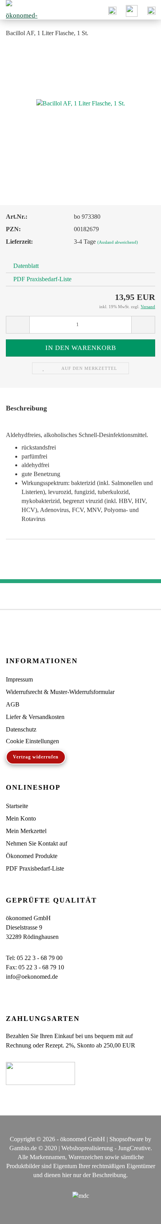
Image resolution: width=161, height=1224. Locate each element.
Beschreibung (26, 408)
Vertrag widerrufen (36, 757)
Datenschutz (21, 729)
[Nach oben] (139, 1212)
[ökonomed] (19, 10)
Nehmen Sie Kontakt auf (36, 843)
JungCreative (134, 1148)
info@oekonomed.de (32, 976)
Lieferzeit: (19, 241)
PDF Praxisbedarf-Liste (42, 279)
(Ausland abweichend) (117, 242)
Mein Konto (21, 818)
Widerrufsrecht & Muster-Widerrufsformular (60, 692)
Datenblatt (26, 265)
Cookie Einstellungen (32, 741)
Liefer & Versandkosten (35, 717)
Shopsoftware (126, 1139)
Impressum (19, 679)
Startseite (17, 806)
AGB (13, 704)
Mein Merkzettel (26, 831)
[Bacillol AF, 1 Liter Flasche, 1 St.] (80, 103)
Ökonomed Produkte (31, 856)
